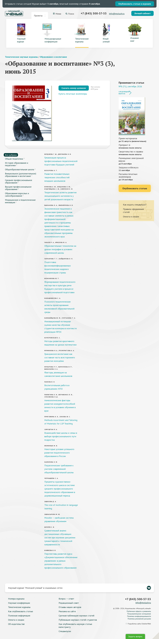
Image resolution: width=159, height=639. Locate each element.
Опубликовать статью (134, 188)
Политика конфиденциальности (139, 616)
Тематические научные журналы (21, 56)
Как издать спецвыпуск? (134, 204)
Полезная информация (19, 615)
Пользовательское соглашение (139, 614)
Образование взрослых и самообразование (17, 194)
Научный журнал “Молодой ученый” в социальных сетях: (35, 587)
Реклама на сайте (67, 611)
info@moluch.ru (116, 13)
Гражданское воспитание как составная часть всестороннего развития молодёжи (59, 357)
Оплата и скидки (131, 216)
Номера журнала (16, 598)
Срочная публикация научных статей (76, 615)
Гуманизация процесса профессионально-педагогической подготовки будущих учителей (60, 161)
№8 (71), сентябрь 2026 (130, 86)
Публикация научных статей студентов (78, 619)
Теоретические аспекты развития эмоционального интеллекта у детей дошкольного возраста (60, 196)
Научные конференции (19, 602)
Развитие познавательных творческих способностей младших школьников (56, 177)
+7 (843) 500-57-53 (94, 13)
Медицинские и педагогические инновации (20, 201)
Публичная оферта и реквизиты (139, 611)
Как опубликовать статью (20, 611)
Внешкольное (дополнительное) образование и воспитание (20, 174)
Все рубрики (11, 154)
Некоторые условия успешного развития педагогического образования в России (59, 453)
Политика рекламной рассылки (139, 619)
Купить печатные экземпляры (73, 93)
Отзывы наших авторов (70, 607)
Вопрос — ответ (66, 598)
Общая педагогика (14, 158)
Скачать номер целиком (73, 88)
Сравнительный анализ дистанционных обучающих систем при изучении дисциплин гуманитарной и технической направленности (59, 537)
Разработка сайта (139, 624)
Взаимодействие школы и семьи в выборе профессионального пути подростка (60, 436)
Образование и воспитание (53, 56)
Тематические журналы (19, 607)
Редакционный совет (69, 602)
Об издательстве (16, 624)
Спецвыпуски (65, 631)
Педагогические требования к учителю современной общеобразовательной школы (59, 469)
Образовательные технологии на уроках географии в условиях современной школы (60, 249)
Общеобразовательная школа (19, 169)
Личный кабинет (142, 13)
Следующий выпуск (124, 93)
